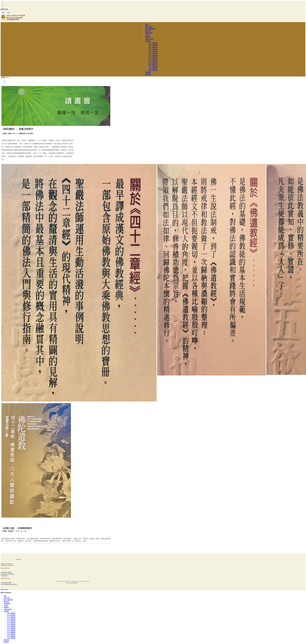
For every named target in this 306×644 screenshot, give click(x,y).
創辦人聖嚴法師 (150, 29)
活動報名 (148, 74)
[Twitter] (5, 81)
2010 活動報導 (153, 68)
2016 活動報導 (153, 55)
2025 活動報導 (153, 43)
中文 (3, 12)
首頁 (146, 24)
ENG (8, 12)
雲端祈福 (148, 72)
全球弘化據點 (149, 39)
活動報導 (148, 41)
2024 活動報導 (153, 45)
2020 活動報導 (153, 47)
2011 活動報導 (152, 66)
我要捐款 (148, 37)
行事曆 (147, 35)
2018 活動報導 (153, 51)
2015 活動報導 (153, 58)
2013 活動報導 (153, 62)
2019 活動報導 (153, 49)
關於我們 (148, 31)
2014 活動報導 (153, 60)
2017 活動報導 (153, 53)
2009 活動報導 (153, 70)
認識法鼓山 (148, 26)
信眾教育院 (148, 33)
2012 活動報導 (153, 64)
